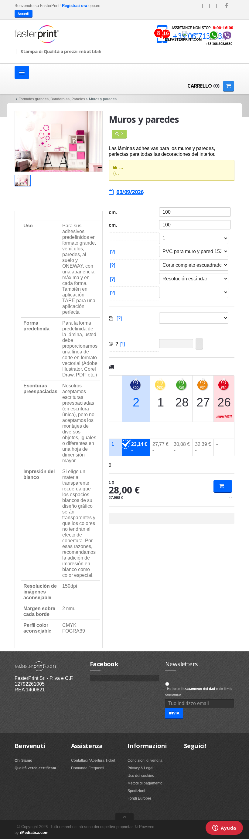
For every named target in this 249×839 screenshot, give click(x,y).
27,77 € (160, 447)
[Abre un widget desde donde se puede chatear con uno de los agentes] (224, 828)
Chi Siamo (23, 760)
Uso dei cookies (141, 776)
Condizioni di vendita (145, 760)
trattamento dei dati (199, 688)
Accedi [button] (23, 13)
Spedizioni (136, 791)
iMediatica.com (34, 832)
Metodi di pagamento (145, 783)
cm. (113, 212)
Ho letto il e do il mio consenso (199, 691)
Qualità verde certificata (35, 768)
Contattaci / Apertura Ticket (93, 760)
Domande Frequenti (87, 768)
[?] (112, 251)
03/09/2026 (129, 192)
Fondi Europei (139, 798)
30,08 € (182, 447)
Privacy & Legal (140, 768)
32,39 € (203, 447)
